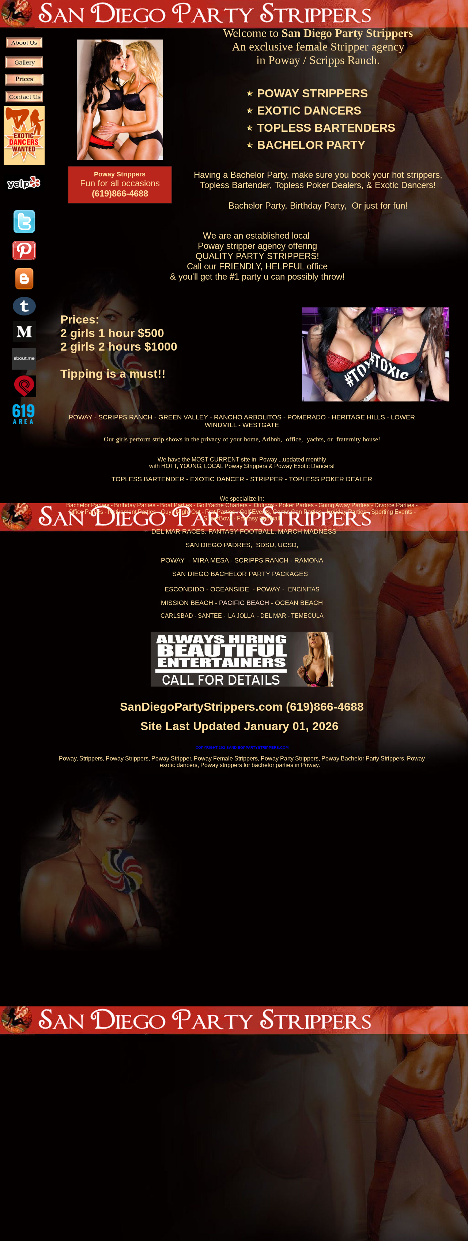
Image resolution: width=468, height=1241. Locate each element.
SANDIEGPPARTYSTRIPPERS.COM (242, 747)
